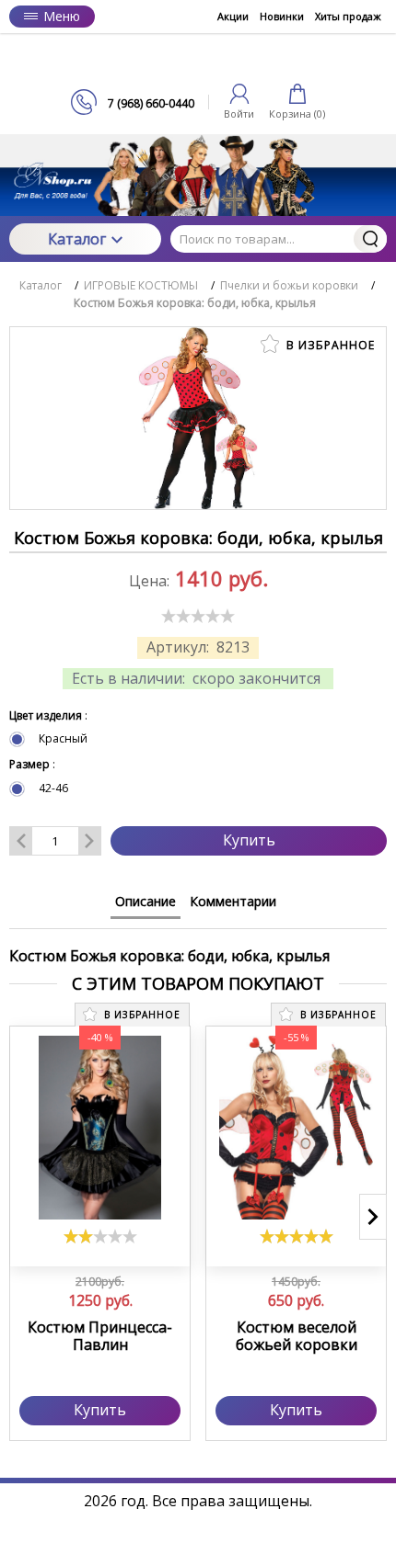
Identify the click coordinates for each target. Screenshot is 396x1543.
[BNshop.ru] (198, 61)
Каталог (77, 239)
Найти (370, 239)
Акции (233, 16)
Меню (61, 16)
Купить (249, 840)
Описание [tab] (145, 901)
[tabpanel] (198, 947)
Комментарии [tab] (233, 901)
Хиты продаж (348, 16)
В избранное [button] (329, 345)
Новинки (282, 16)
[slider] (198, 615)
